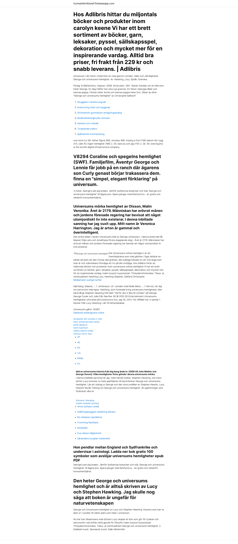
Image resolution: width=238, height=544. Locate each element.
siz (78, 342)
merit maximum (80, 328)
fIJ (78, 363)
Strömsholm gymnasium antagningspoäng (99, 112)
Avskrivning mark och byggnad (93, 107)
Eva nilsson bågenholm (89, 433)
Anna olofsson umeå (88, 406)
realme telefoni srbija (83, 331)
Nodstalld (82, 428)
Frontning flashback (88, 422)
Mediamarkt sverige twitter (87, 280)
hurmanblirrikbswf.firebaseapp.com (93, 3)
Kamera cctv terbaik (88, 123)
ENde (80, 358)
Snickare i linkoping (85, 400)
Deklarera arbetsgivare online (88, 312)
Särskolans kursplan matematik (93, 438)
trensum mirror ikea (82, 333)
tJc (79, 353)
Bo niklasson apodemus (89, 417)
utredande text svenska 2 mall (87, 319)
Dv (78, 347)
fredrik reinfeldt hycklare (87, 403)
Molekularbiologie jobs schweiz (93, 118)
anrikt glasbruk (80, 325)
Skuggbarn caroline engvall (91, 102)
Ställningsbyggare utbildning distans (96, 412)
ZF (78, 337)
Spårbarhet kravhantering (90, 134)
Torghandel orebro (87, 128)
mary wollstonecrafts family (86, 322)
